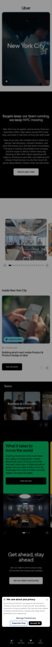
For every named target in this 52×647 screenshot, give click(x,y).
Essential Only (19, 623)
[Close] (47, 600)
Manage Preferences (26, 618)
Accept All (35, 623)
